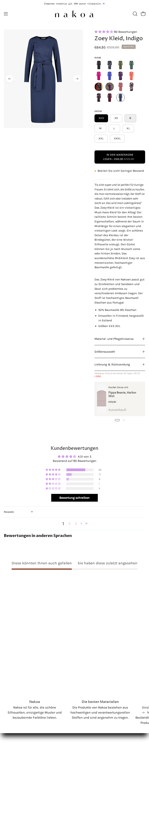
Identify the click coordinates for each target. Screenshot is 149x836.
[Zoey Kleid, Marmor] (120, 76)
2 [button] (69, 523)
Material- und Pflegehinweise (114, 339)
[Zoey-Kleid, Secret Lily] (131, 86)
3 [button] (76, 523)
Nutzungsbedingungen (21, 750)
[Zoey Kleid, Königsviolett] (109, 86)
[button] (134, 13)
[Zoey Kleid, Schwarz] (98, 65)
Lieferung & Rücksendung (112, 364)
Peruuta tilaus (14, 757)
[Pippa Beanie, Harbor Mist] (101, 399)
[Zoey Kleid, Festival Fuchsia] (98, 76)
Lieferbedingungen (18, 736)
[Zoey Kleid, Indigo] (109, 76)
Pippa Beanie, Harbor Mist (122, 394)
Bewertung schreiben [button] (74, 498)
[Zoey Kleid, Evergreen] (131, 65)
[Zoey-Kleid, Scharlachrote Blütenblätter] (120, 65)
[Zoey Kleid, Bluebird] (109, 65)
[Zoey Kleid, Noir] (98, 86)
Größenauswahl (104, 351)
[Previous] (10, 79)
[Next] (77, 79)
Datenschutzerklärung (20, 743)
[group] (74, 3)
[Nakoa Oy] (74, 13)
